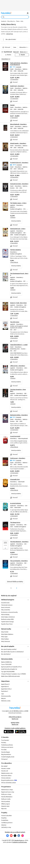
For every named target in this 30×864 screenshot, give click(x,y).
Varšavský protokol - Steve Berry (19, 184)
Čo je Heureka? (5, 740)
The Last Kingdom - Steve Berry (19, 561)
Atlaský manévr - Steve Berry (18, 143)
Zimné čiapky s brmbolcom (8, 617)
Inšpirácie (3, 825)
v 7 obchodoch (14, 118)
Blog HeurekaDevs (6, 754)
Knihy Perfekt (4, 632)
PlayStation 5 (4, 691)
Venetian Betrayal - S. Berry (17, 229)
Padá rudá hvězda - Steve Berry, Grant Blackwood (19, 64)
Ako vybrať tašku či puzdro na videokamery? (12, 652)
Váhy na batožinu (5, 610)
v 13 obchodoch (14, 79)
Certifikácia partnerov (6, 823)
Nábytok (3, 698)
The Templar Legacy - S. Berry (18, 203)
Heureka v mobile (5, 768)
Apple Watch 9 (5, 687)
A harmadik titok (15, 479)
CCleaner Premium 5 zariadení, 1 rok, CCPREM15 (13, 674)
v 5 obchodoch (14, 535)
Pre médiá (3, 750)
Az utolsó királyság (15, 503)
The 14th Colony (14, 322)
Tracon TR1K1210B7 (6, 664)
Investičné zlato (5, 603)
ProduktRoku (4, 820)
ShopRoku (4, 818)
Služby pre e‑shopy (6, 794)
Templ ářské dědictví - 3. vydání (19, 345)
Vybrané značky (6, 629)
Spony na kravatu (5, 607)
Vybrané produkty (7, 659)
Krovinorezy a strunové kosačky (9, 612)
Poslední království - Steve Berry (19, 163)
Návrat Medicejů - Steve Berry (18, 124)
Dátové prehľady (5, 801)
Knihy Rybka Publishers (7, 634)
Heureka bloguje (5, 752)
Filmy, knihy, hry (11, 21)
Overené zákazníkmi (6, 816)
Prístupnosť (4, 759)
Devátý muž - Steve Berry (17, 86)
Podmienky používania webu (19, 842)
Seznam (12, 105)
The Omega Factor (15, 522)
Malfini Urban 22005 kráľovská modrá (10, 676)
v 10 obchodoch (14, 177)
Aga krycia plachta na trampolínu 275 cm (11, 667)
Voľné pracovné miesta (7, 747)
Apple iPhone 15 (5, 684)
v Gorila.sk (12, 217)
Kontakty (3, 743)
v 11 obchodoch (14, 99)
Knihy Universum (5, 641)
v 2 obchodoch (14, 196)
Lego (2, 694)
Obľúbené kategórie (7, 600)
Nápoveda (3, 809)
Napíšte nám (15, 719)
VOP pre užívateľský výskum (8, 783)
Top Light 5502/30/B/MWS (8, 671)
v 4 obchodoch (14, 338)
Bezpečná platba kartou (7, 780)
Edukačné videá (5, 806)
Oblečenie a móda (5, 701)
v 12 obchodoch (14, 430)
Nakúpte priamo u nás (6, 773)
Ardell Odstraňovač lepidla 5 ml (9, 669)
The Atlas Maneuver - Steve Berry (19, 542)
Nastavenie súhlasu (6, 776)
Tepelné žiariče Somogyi (7, 622)
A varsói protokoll (15, 436)
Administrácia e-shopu (7, 790)
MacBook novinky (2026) (7, 619)
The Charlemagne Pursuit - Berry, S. (19, 274)
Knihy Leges (4, 637)
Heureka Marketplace (6, 797)
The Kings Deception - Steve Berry (18, 390)
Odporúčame (5, 681)
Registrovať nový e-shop (7, 792)
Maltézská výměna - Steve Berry (19, 415)
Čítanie (17, 21)
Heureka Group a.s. (19, 840)
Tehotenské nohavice (6, 605)
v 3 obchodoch (14, 137)
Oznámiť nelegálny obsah (7, 757)
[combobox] (15, 17)
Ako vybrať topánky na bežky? (9, 649)
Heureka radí (4, 771)
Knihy (22, 21)
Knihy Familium (5, 639)
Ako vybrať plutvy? (6, 654)
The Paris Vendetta (15, 250)
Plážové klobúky (5, 615)
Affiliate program (5, 804)
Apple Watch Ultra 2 (6, 689)
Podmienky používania (7, 745)
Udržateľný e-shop (6, 827)
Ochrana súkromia (5, 778)
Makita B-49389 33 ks (6, 662)
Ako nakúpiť (4, 766)
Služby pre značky (5, 799)
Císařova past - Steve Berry (17, 458)
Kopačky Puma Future (7, 624)
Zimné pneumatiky (6, 696)
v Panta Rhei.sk (14, 262)
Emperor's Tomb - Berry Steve (18, 303)
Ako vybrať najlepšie (7, 646)
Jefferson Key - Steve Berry (17, 366)
